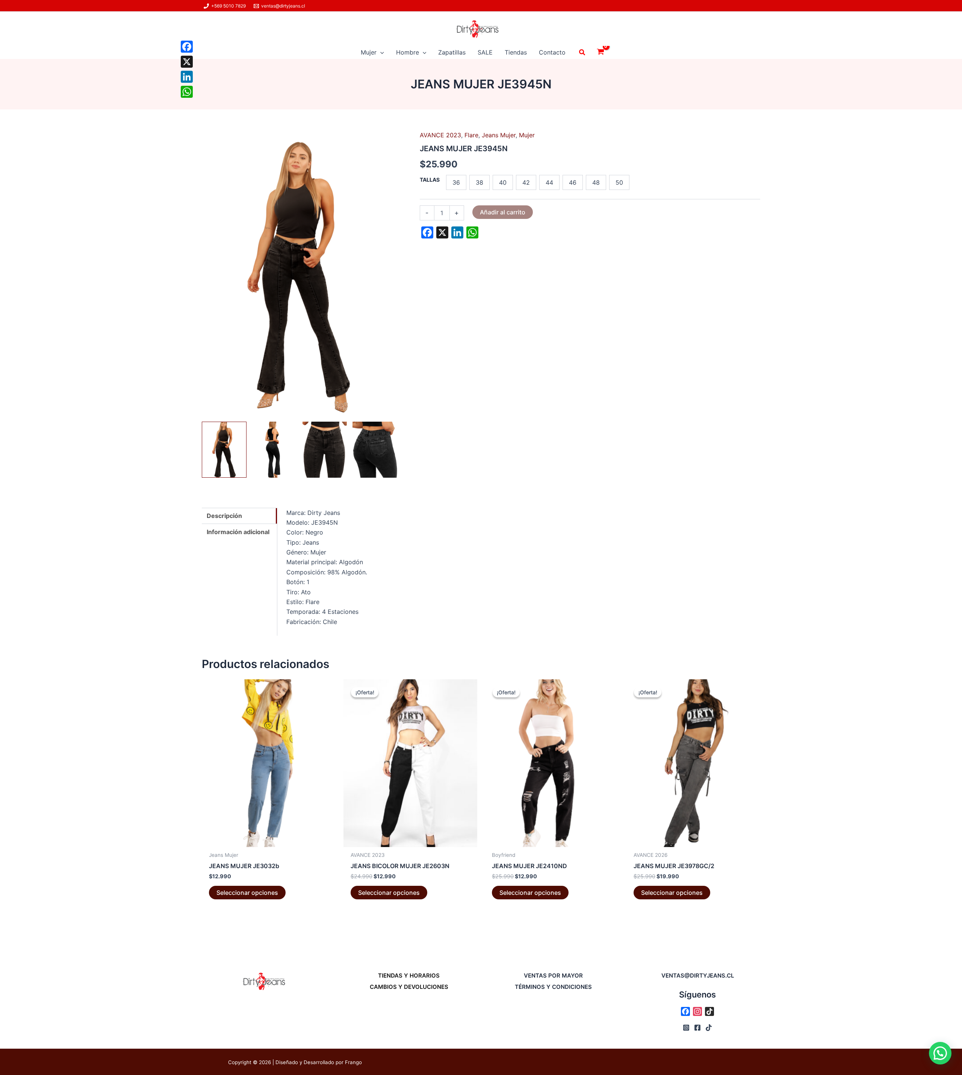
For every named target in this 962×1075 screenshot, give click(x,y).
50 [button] (619, 182)
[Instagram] (686, 1027)
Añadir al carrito (502, 212)
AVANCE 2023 (440, 135)
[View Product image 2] (274, 449)
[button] (380, 52)
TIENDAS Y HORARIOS (409, 975)
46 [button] (572, 182)
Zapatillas (452, 52)
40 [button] (503, 182)
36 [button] (456, 182)
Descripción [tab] (224, 515)
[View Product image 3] (325, 449)
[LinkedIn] (186, 76)
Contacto (552, 52)
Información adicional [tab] (238, 532)
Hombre (407, 52)
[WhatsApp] (186, 91)
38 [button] (479, 182)
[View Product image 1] (224, 449)
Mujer (369, 52)
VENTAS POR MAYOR (553, 975)
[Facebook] (186, 46)
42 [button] (526, 182)
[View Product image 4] (374, 449)
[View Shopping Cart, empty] (600, 52)
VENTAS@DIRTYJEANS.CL (697, 975)
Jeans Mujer (499, 135)
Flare (471, 135)
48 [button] (596, 182)
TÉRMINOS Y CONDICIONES (553, 986)
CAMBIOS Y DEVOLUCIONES (409, 986)
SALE (485, 52)
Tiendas (516, 52)
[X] (186, 61)
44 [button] (549, 182)
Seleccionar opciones (247, 892)
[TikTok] (708, 1027)
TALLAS (430, 179)
